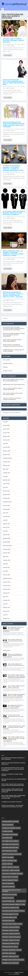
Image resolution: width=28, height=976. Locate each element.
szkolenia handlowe (8, 920)
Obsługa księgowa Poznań (10, 880)
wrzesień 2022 (6, 461)
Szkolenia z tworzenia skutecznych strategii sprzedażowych (12, 398)
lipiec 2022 (5, 469)
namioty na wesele (7, 857)
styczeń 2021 (6, 534)
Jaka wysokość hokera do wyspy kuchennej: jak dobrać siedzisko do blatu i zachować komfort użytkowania (14, 328)
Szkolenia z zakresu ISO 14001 (10, 940)
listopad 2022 (6, 454)
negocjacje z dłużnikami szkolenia (12, 873)
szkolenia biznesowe (8, 901)
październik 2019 (7, 578)
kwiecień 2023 (6, 436)
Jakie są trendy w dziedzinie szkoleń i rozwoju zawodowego (12, 388)
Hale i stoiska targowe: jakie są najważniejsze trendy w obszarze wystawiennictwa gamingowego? (16, 676)
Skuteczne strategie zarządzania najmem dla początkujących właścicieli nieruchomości (14, 335)
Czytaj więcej (7, 55)
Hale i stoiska (6, 360)
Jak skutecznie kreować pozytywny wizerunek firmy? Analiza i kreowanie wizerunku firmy (14, 82)
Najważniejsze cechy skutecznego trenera (14, 384)
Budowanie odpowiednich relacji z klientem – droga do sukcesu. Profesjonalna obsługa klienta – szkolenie (13, 294)
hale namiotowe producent (10, 844)
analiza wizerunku (7, 824)
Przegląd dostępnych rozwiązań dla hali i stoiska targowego (13, 350)
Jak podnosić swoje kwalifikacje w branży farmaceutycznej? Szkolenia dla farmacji (14, 213)
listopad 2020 (6, 542)
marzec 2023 (6, 440)
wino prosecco (6, 650)
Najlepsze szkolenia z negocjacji (11, 854)
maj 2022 (5, 476)
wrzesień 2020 (6, 549)
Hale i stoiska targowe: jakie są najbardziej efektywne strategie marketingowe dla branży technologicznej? (14, 739)
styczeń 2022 (6, 491)
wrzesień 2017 (6, 589)
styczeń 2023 (6, 447)
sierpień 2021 (6, 509)
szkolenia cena (21, 901)
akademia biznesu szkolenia (10, 821)
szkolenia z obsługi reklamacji (11, 937)
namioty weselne (7, 864)
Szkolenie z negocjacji (8, 953)
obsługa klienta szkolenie (10, 877)
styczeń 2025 (6, 425)
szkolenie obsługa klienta (10, 946)
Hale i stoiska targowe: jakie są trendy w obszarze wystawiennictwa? (13, 380)
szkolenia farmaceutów (9, 917)
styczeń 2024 (6, 432)
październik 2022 (7, 458)
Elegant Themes (19, 972)
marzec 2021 (6, 527)
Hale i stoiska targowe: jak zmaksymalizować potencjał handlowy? (13, 641)
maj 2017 (5, 604)
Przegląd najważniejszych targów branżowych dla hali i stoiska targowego (14, 727)
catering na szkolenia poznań (11, 828)
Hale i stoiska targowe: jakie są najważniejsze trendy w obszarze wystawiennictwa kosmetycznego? (13, 797)
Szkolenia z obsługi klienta (10, 930)
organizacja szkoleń (8, 886)
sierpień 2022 (6, 465)
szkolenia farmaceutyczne (10, 914)
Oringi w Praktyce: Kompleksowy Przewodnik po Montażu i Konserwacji (13, 345)
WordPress (17, 974)
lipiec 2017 (5, 596)
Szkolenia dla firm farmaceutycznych (13, 911)
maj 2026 (5, 421)
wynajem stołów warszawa (10, 963)
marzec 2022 (6, 483)
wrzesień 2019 (6, 582)
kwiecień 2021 (6, 523)
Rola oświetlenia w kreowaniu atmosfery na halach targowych (12, 758)
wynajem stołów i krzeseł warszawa (13, 959)
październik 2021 (7, 502)
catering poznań (7, 831)
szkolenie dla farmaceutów (10, 943)
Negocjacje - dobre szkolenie (10, 870)
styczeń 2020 (6, 574)
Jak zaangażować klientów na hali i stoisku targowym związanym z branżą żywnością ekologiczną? (13, 629)
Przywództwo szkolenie (9, 894)
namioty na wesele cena (9, 860)
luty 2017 (5, 614)
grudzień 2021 (6, 494)
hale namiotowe (7, 838)
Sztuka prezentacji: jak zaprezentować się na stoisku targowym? (13, 716)
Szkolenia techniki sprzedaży (10, 927)
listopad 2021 (6, 498)
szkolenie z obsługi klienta (10, 956)
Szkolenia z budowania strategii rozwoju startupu (12, 774)
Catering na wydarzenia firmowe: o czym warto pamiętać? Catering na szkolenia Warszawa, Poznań (13, 168)
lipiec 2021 (5, 512)
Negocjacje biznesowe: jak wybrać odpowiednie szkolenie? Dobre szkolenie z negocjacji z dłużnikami (14, 124)
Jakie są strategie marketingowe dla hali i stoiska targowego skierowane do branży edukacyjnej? (12, 790)
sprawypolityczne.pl (10, 44)
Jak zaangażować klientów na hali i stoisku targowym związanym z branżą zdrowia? (13, 706)
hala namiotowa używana (9, 834)
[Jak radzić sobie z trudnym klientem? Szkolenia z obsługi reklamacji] (14, 28)
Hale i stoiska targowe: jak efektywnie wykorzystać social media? (13, 665)
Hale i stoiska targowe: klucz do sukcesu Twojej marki (16, 686)
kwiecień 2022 (6, 480)
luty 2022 (5, 487)
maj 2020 (5, 563)
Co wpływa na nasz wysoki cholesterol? (11, 801)
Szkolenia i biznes (7, 370)
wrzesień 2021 (6, 505)
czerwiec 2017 (6, 600)
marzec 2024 (6, 429)
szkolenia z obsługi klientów (10, 933)
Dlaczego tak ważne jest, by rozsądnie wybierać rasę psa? (13, 779)
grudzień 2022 (6, 451)
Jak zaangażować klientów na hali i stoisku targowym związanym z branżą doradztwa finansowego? (12, 769)
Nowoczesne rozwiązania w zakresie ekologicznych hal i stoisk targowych (12, 655)
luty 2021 (5, 531)
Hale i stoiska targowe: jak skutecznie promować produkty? (13, 393)
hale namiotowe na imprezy (10, 841)
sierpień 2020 (6, 553)
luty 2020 (5, 571)
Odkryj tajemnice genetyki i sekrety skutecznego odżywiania (12, 340)
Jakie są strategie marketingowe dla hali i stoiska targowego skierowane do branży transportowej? (14, 696)
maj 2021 (5, 520)
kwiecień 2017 (6, 607)
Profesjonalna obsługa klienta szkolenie (11, 890)
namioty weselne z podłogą (10, 867)
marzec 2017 (6, 611)
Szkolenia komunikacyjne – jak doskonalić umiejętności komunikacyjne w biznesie (12, 806)
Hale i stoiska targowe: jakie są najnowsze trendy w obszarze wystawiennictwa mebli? (12, 784)
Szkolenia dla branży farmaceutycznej (13, 904)
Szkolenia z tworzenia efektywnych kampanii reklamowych (13, 763)
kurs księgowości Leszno (9, 851)
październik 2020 (7, 545)
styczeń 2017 (6, 618)
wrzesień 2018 (6, 585)
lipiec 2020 (5, 556)
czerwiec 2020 (6, 560)
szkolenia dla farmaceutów (10, 907)
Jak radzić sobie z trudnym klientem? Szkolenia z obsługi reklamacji (13, 40)
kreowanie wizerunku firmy (10, 847)
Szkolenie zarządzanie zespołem (11, 950)
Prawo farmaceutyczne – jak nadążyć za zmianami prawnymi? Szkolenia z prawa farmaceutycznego (13, 253)
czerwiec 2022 (6, 472)
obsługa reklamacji (8, 883)
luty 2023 (5, 443)
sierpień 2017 (6, 593)
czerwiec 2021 (6, 516)
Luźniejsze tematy (7, 363)
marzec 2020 (6, 567)
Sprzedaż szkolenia (7, 898)
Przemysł (5, 367)
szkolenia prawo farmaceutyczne (12, 924)
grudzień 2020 (6, 538)
